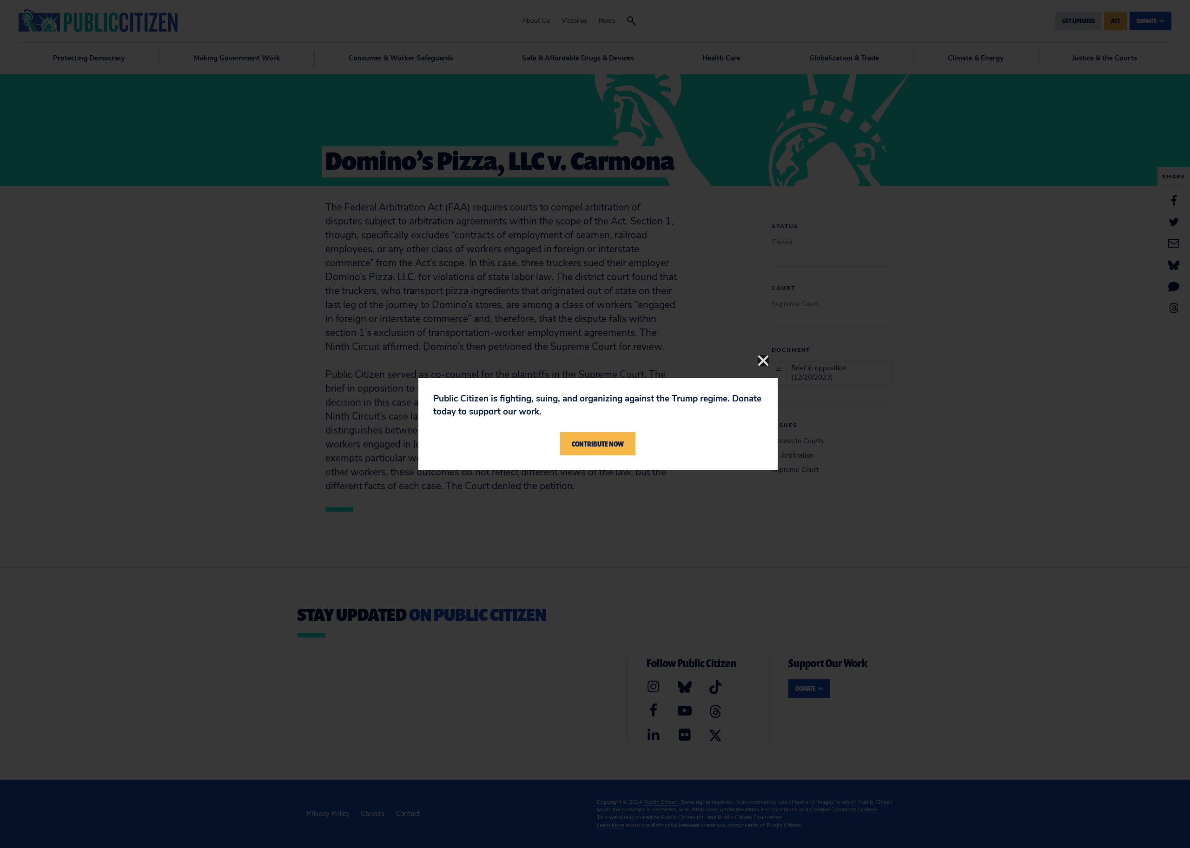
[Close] (763, 360)
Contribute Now (598, 444)
